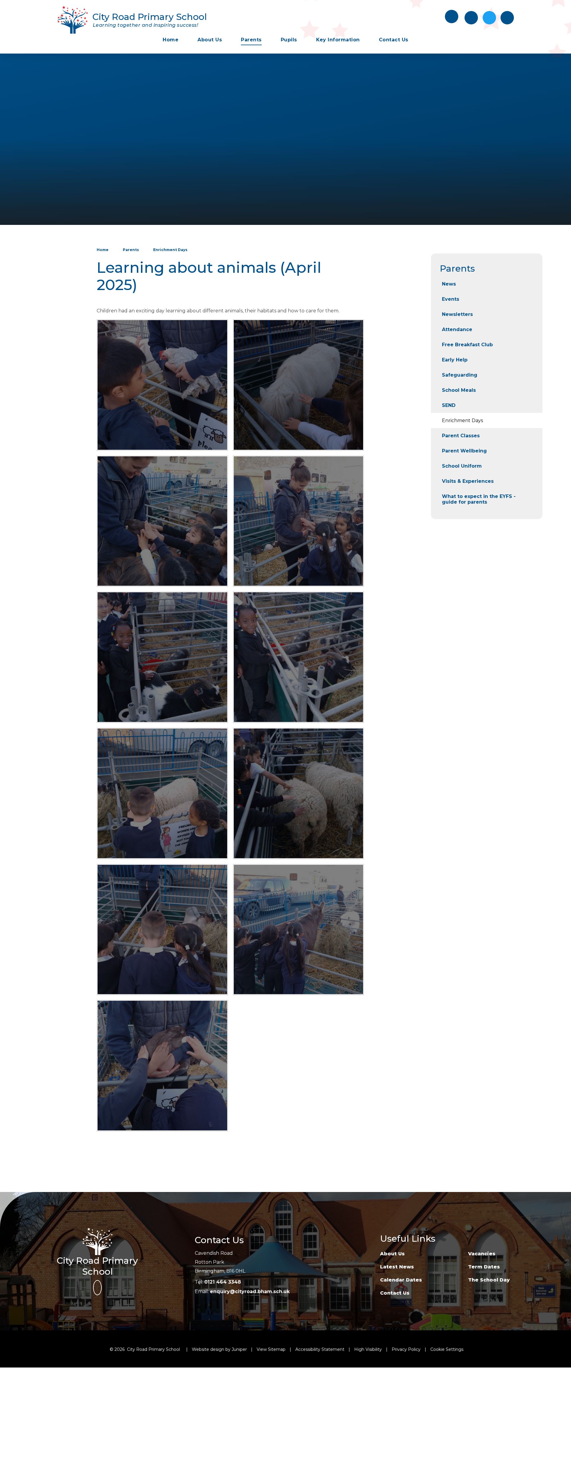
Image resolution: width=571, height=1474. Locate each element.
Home (103, 250)
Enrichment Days (170, 250)
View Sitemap (271, 1349)
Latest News (397, 1267)
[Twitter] (489, 17)
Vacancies (481, 1254)
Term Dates (484, 1267)
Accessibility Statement (319, 1349)
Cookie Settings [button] (446, 1349)
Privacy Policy (406, 1349)
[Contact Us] (471, 17)
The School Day (489, 1280)
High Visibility (368, 1349)
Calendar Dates (401, 1280)
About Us (392, 1254)
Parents (131, 250)
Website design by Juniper (219, 1349)
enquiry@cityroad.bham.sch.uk (250, 1291)
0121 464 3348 (222, 1282)
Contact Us (395, 1293)
